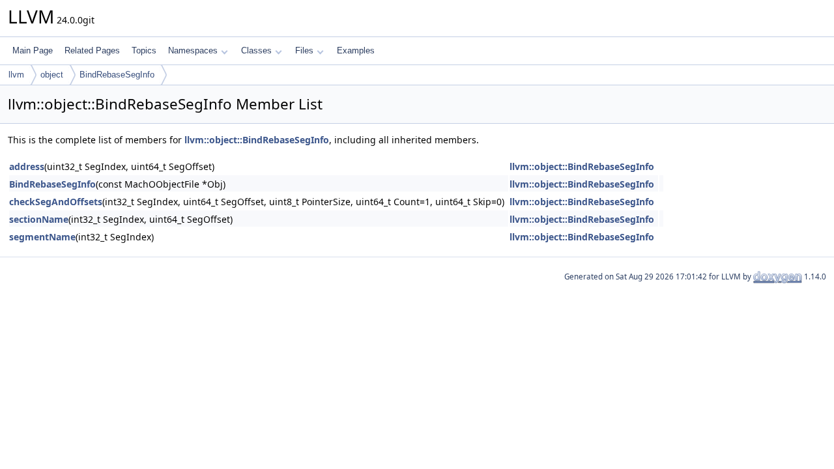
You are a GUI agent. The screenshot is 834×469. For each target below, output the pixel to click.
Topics (144, 50)
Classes (256, 50)
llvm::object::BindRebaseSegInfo (256, 140)
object (51, 74)
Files (304, 50)
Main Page (32, 50)
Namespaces (193, 50)
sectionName (38, 219)
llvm (16, 74)
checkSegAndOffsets (55, 201)
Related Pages (92, 50)
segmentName (42, 237)
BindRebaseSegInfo (116, 74)
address (26, 166)
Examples (356, 50)
